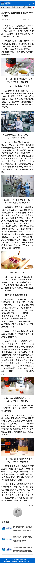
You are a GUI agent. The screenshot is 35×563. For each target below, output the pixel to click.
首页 (2, 7)
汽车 (24, 7)
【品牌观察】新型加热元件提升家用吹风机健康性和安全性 (22, 551)
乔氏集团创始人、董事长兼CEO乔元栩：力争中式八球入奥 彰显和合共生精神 (22, 530)
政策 (8, 7)
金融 (13, 7)
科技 (18, 7)
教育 (29, 7)
